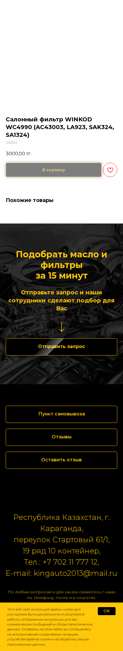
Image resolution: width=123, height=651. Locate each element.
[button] (61, 346)
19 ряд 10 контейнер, (61, 550)
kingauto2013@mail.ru (75, 573)
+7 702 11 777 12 (70, 562)
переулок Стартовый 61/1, (62, 539)
